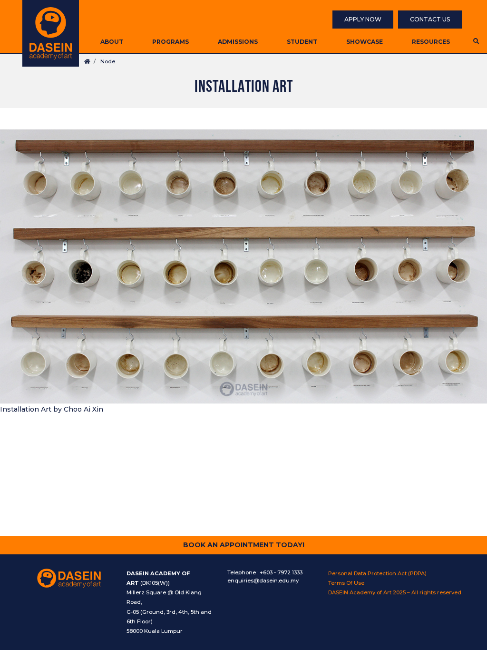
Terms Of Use (346, 583)
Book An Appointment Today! (243, 545)
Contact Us (430, 19)
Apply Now (362, 19)
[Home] (50, 33)
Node (107, 61)
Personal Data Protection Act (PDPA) (377, 573)
